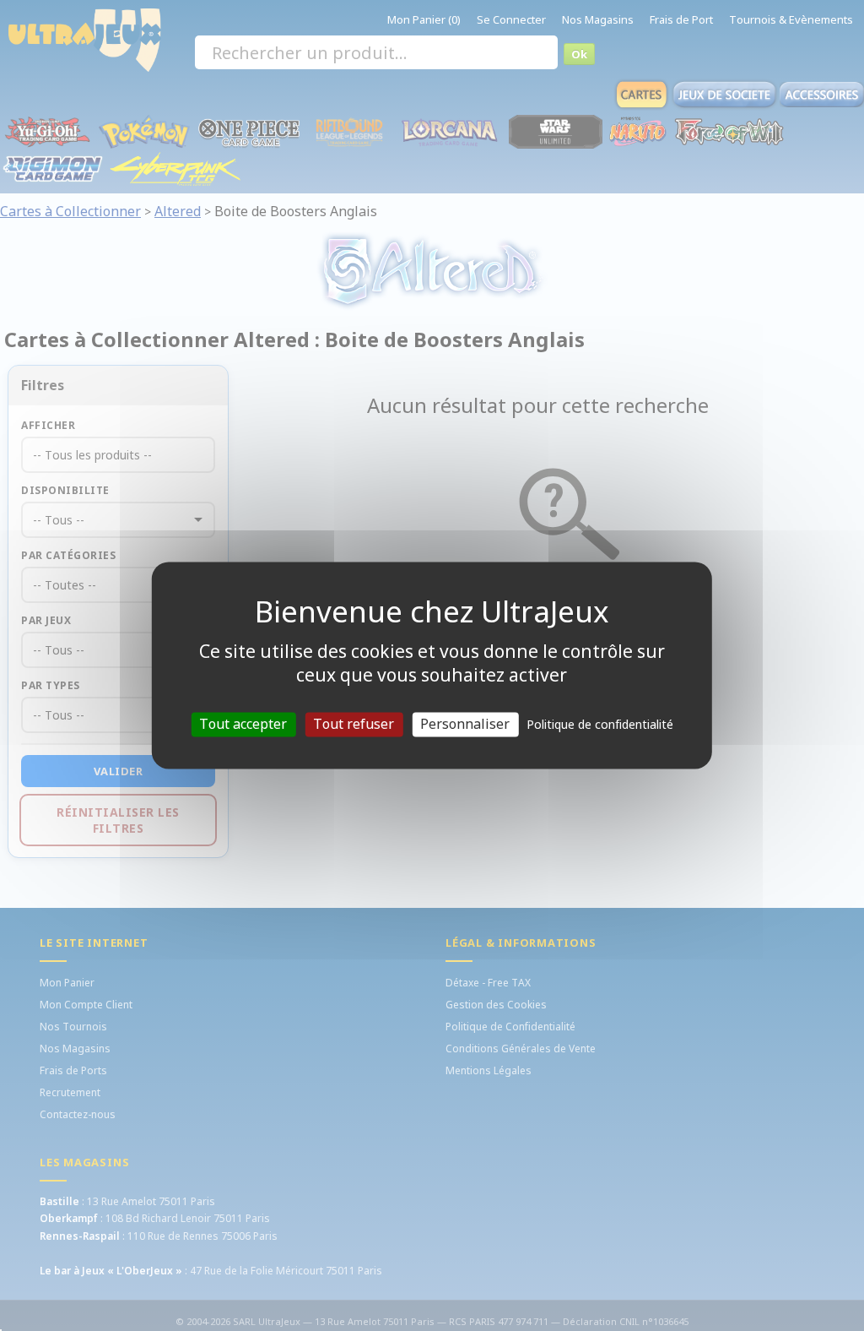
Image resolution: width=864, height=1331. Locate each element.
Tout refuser (353, 723)
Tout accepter (243, 723)
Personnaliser (465, 723)
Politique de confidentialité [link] (599, 724)
